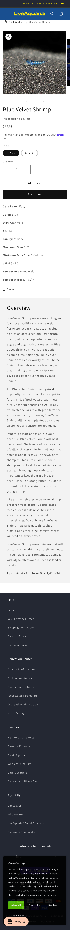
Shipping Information (21, 627)
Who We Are (15, 814)
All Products (18, 22)
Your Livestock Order (21, 619)
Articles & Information (22, 669)
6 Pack (29, 153)
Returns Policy (17, 636)
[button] (8, 13)
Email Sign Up (16, 755)
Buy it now (35, 194)
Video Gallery (16, 713)
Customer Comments (21, 832)
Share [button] (10, 289)
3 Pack (11, 153)
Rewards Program (19, 746)
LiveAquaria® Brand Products (26, 823)
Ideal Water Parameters (22, 695)
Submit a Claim (17, 645)
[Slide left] (26, 101)
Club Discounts (17, 772)
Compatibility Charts (21, 687)
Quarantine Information (23, 704)
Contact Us (15, 805)
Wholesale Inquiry (19, 764)
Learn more (17, 915)
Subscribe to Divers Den (23, 781)
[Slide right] (43, 101)
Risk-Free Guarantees (21, 737)
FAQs (11, 610)
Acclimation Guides (20, 678)
